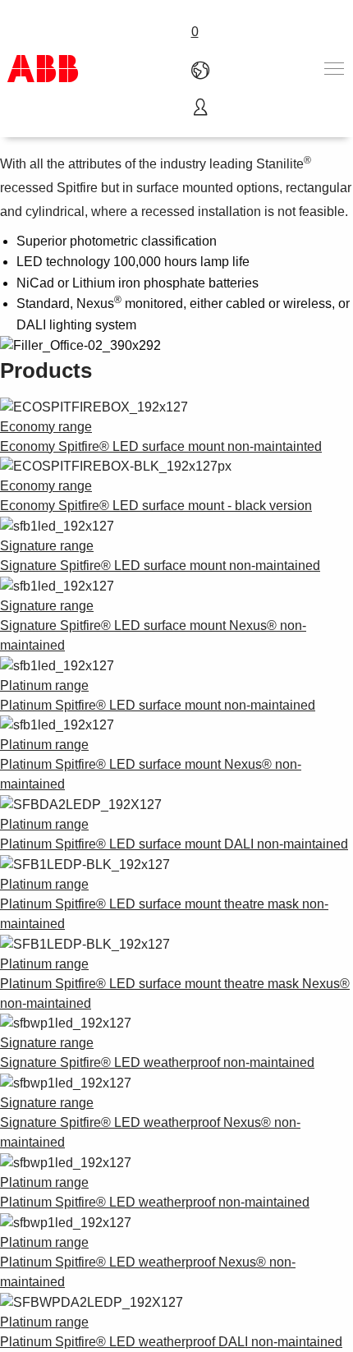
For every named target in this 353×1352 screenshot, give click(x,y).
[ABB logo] (43, 68)
